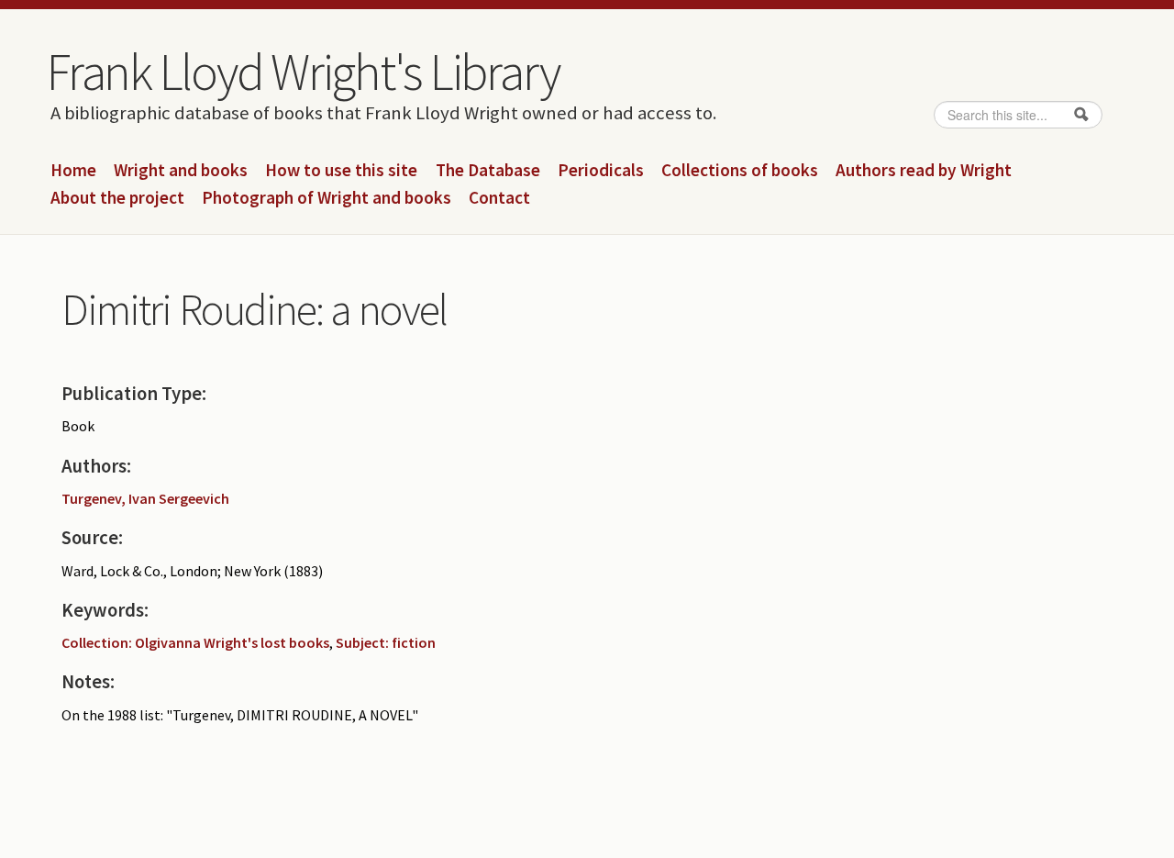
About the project (117, 198)
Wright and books (181, 171)
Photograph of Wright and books (326, 198)
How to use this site (341, 171)
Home (73, 171)
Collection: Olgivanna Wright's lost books (195, 642)
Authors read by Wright (924, 171)
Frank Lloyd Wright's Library (303, 71)
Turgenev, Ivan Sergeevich (145, 498)
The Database (488, 171)
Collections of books (739, 171)
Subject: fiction (386, 642)
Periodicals (601, 171)
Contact (499, 198)
